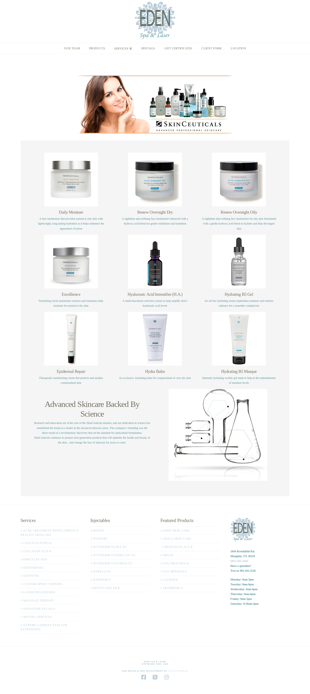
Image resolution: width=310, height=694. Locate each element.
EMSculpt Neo (35, 559)
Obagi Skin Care (177, 538)
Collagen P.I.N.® (37, 551)
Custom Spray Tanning (43, 584)
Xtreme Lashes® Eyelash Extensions (44, 627)
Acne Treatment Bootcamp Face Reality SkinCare (50, 532)
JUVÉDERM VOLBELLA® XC (114, 555)
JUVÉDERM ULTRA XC (110, 546)
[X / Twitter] (155, 677)
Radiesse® (102, 579)
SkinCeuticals (177, 546)
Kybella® (102, 571)
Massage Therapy (38, 600)
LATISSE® (170, 579)
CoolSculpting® (37, 542)
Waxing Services (37, 616)
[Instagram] (166, 677)
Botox (98, 530)
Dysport (100, 538)
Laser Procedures (39, 592)
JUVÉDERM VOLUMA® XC (113, 563)
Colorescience (176, 563)
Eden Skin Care (176, 530)
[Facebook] (143, 677)
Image (168, 555)
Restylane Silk (106, 587)
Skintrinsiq (33, 567)
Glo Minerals (175, 571)
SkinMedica (173, 587)
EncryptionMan (178, 671)
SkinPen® (31, 575)
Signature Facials (39, 608)
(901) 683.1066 (239, 561)
